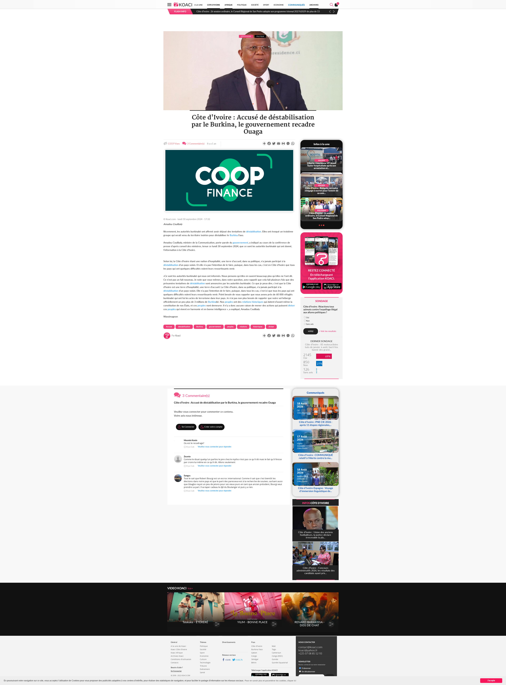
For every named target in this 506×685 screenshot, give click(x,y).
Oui (307, 317)
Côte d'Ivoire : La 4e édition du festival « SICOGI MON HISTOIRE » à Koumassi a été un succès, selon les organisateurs (253, 11)
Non (308, 321)
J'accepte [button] (491, 680)
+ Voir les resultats (327, 331)
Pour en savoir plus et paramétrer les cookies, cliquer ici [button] (270, 680)
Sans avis (309, 324)
